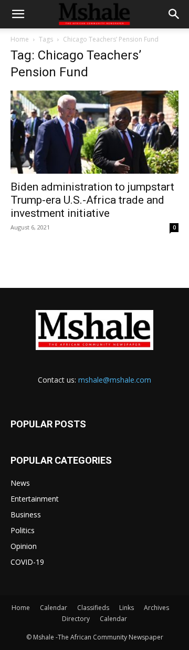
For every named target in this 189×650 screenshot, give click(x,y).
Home (19, 39)
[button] (18, 14)
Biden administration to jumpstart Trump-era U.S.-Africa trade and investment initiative (92, 200)
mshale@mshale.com (114, 380)
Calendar (53, 607)
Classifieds (93, 607)
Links (126, 607)
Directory (76, 618)
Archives (156, 607)
